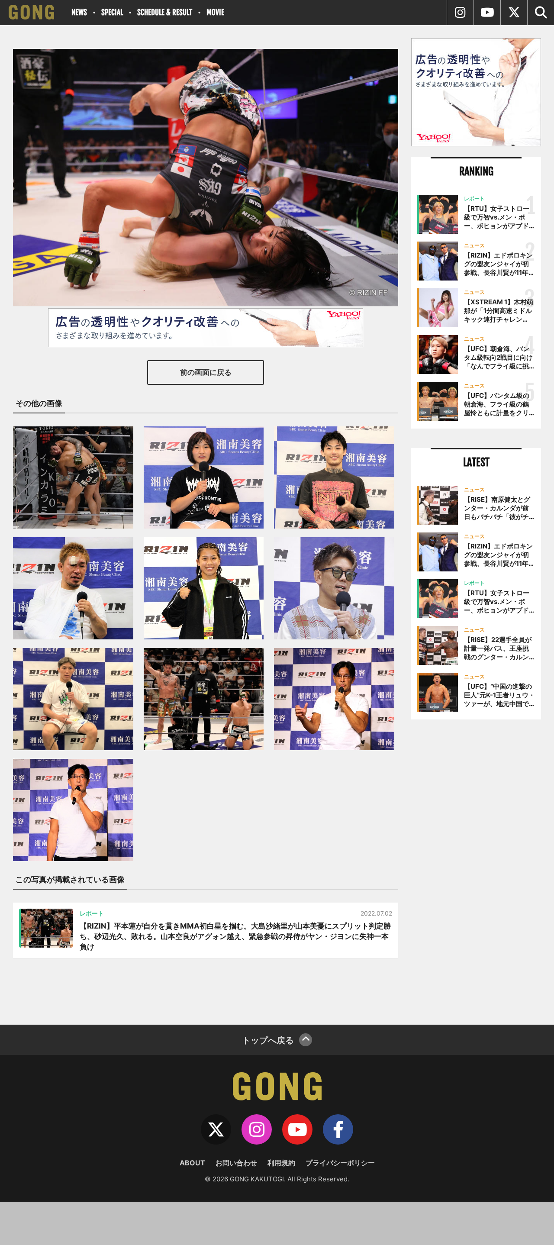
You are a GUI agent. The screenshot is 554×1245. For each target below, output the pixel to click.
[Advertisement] (476, 869)
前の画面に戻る (206, 372)
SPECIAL (112, 12)
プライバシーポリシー (340, 1162)
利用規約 (281, 1162)
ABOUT (192, 1162)
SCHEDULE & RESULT (164, 12)
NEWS (79, 12)
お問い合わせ (236, 1162)
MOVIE (215, 12)
